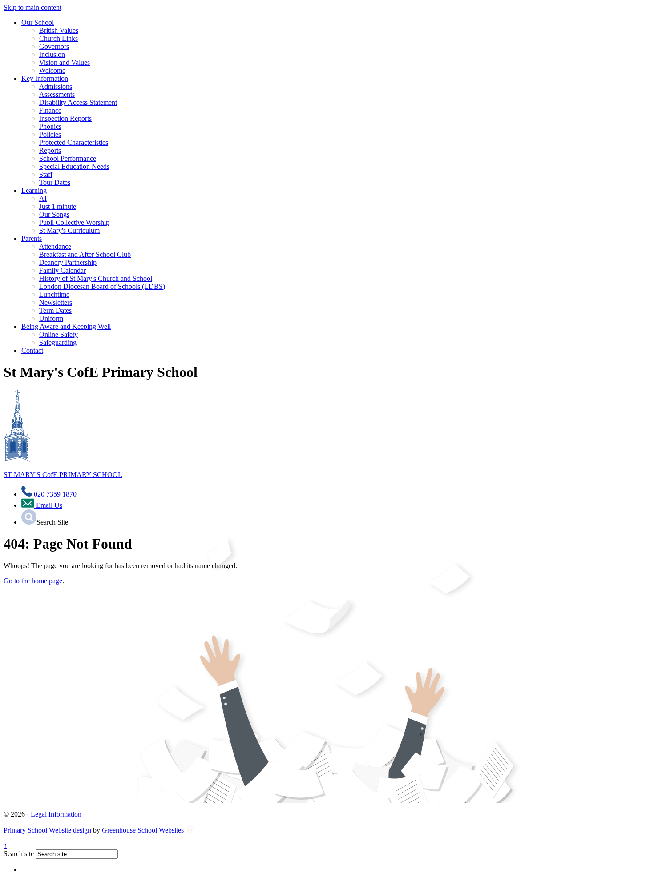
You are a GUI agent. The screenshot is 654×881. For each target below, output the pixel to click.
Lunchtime (54, 294)
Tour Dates (54, 182)
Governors (54, 46)
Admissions (55, 86)
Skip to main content (32, 7)
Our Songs (54, 214)
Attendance (55, 246)
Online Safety (58, 334)
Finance (50, 110)
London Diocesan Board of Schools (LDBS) (102, 286)
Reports (50, 150)
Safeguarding (58, 342)
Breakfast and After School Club (85, 254)
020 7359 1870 (54, 494)
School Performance (67, 158)
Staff (45, 174)
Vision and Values (64, 62)
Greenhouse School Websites (144, 830)
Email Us (48, 505)
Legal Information (56, 814)
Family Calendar (62, 270)
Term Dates (55, 310)
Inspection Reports (65, 118)
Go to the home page (33, 581)
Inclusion (52, 54)
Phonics (50, 126)
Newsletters (55, 302)
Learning (34, 190)
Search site (19, 853)
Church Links (58, 38)
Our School (37, 22)
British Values (58, 30)
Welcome (52, 70)
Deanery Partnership (68, 262)
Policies (50, 134)
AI (43, 198)
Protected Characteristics (73, 142)
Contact (32, 350)
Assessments (57, 94)
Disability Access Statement (78, 102)
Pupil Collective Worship (74, 222)
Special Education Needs (74, 166)
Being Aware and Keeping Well (66, 326)
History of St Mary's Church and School (95, 278)
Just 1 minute (57, 206)
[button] (28, 517)
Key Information (44, 78)
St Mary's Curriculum (69, 230)
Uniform (51, 318)
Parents (31, 238)
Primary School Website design (47, 830)
